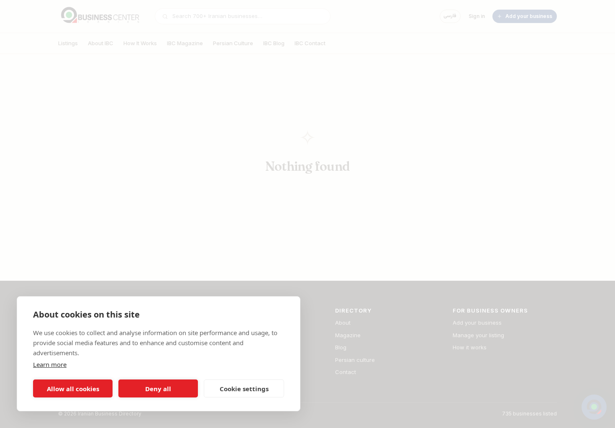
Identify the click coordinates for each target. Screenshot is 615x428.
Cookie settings (244, 388)
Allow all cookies (73, 388)
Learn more (50, 364)
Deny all (158, 388)
